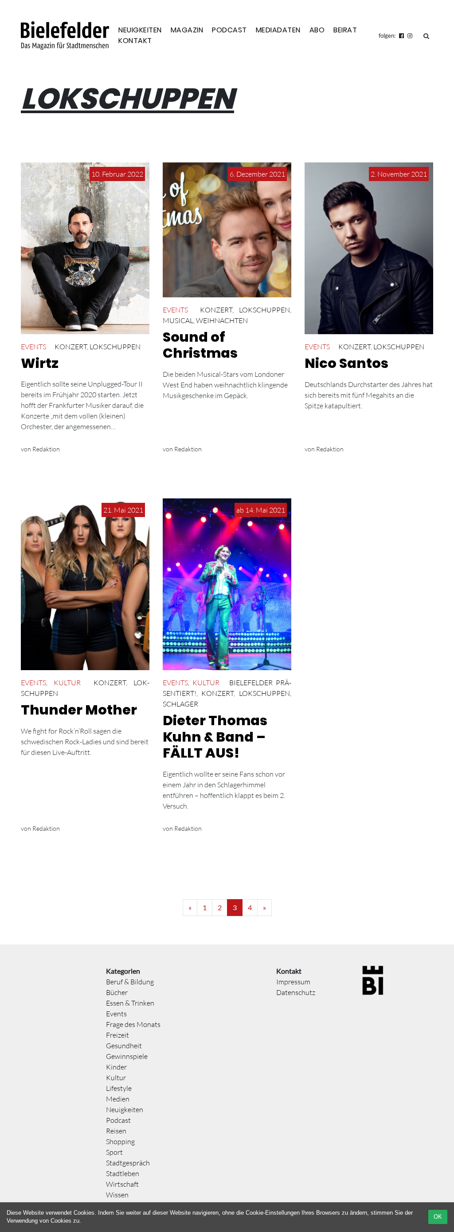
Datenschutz (295, 992)
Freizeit (117, 1035)
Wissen (117, 1194)
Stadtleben (122, 1173)
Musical (178, 320)
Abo (317, 30)
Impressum (293, 981)
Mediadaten (278, 30)
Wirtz (40, 363)
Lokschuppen (115, 346)
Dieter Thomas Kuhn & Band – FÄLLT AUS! (215, 736)
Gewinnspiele (127, 1056)
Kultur (67, 682)
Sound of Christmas (200, 345)
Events (33, 346)
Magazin (187, 30)
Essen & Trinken (130, 1003)
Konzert (71, 346)
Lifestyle (119, 1088)
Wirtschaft (122, 1184)
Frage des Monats (133, 1024)
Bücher (117, 992)
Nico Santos (346, 363)
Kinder (116, 1066)
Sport (114, 1152)
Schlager (180, 703)
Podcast (229, 30)
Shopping (120, 1141)
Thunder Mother (79, 709)
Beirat (345, 30)
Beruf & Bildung (130, 981)
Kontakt (135, 41)
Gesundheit (124, 1045)
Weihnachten (222, 320)
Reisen (116, 1130)
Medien (117, 1098)
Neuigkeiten (140, 30)
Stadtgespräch (128, 1162)
